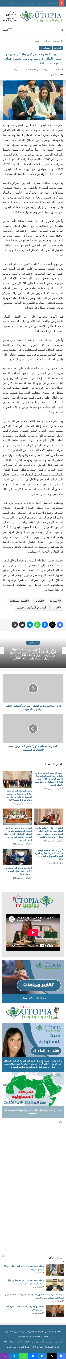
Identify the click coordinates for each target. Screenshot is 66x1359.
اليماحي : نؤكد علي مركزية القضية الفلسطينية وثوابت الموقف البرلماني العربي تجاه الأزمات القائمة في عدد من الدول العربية (18, 834)
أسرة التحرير (24, 1347)
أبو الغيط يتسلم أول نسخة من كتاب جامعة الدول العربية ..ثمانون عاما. (18, 871)
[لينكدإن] (42, 1356)
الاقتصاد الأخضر (22, 1342)
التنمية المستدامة (18, 600)
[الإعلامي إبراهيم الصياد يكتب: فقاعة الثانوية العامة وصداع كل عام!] (55, 1311)
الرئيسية (57, 41)
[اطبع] (15, 624)
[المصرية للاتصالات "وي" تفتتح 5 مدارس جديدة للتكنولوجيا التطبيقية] (33, 728)
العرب (56, 607)
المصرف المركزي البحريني (31, 607)
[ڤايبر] (4, 1356)
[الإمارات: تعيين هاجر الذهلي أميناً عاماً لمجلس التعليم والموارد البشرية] (33, 688)
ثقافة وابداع (9, 1342)
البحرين (36, 41)
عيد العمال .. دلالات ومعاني (33, 998)
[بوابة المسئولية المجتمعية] (33, 16)
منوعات (49, 1342)
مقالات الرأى (37, 1347)
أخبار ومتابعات (38, 1342)
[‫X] (52, 624)
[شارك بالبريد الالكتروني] (22, 624)
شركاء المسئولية (52, 1347)
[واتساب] (37, 624)
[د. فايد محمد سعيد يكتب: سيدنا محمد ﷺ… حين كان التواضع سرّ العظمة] (55, 1270)
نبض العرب (46, 41)
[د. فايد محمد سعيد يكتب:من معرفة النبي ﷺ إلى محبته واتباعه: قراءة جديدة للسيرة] (55, 1285)
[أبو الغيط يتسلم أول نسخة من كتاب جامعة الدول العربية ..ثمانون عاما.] (17, 857)
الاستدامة (55, 600)
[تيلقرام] (30, 624)
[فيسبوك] (60, 624)
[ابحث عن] (62, 29)
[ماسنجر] (45, 624)
